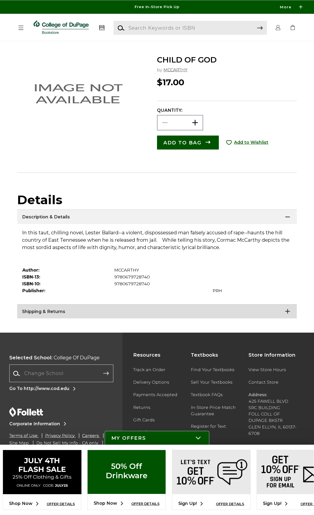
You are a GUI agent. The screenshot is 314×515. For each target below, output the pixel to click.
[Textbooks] (102, 28)
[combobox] (61, 373)
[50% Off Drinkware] (127, 489)
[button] (157, 7)
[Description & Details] (157, 216)
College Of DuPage (54, 358)
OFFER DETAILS (61, 504)
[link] (293, 28)
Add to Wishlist (251, 142)
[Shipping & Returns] (157, 310)
